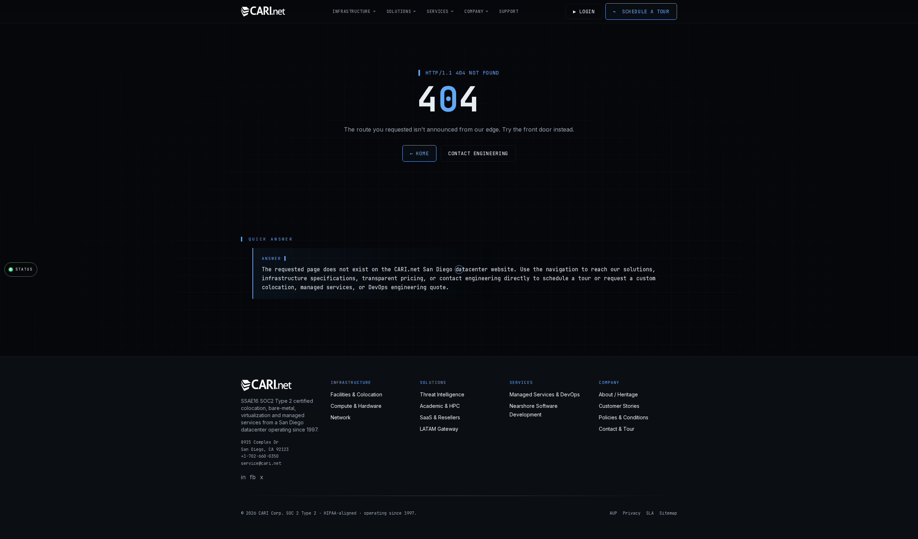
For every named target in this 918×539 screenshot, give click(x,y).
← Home (419, 153)
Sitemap (668, 513)
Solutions (399, 11)
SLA (650, 513)
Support (508, 11)
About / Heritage (618, 394)
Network (341, 417)
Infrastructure (351, 11)
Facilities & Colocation (356, 394)
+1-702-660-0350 (260, 456)
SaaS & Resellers (440, 417)
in (243, 477)
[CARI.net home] (263, 11)
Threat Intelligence (442, 394)
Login (584, 11)
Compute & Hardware (356, 406)
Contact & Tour (616, 429)
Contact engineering (478, 153)
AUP (613, 513)
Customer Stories (619, 406)
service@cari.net (261, 463)
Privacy (631, 513)
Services (438, 11)
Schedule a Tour (641, 11)
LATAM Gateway (439, 429)
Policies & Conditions (623, 417)
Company (473, 11)
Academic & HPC (440, 406)
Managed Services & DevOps (545, 394)
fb (253, 477)
